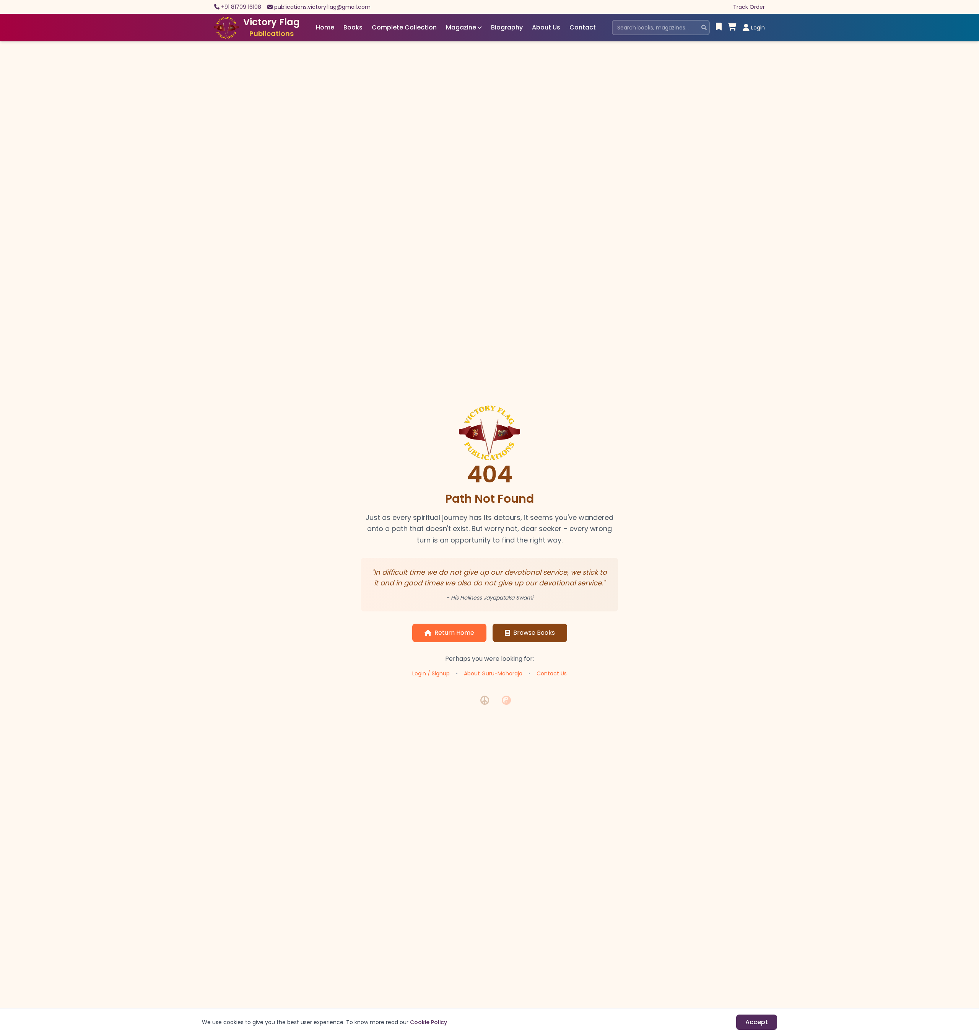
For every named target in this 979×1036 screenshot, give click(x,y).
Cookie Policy (428, 1022)
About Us (546, 27)
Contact (582, 27)
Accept (756, 1022)
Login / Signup (431, 673)
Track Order (749, 7)
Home (325, 27)
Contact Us (552, 673)
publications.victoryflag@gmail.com (322, 7)
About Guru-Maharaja (493, 673)
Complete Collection (404, 27)
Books (353, 27)
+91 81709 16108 (241, 7)
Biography (507, 27)
